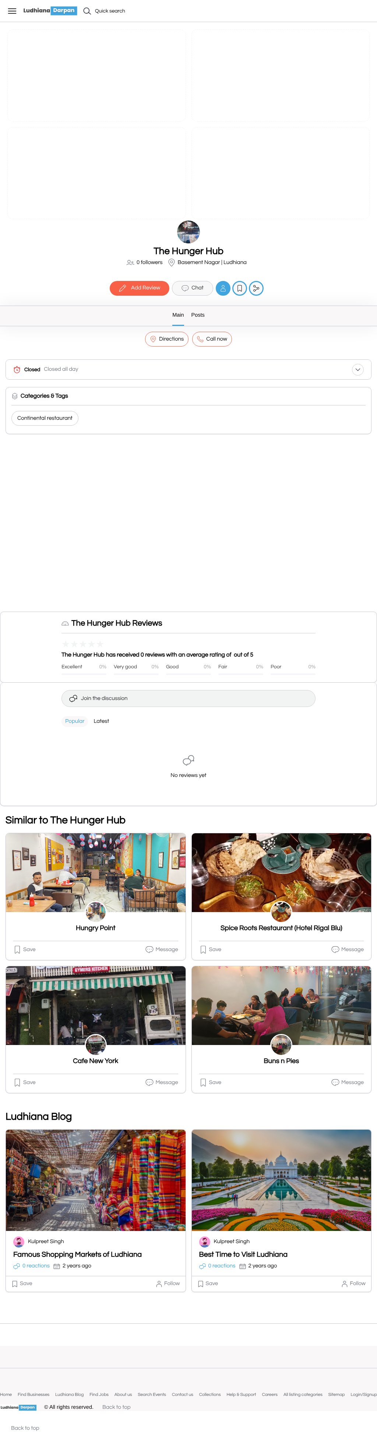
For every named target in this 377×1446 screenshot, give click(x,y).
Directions (171, 339)
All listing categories (303, 1394)
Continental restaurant (45, 418)
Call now (216, 339)
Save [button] (29, 950)
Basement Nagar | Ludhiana (212, 262)
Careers (270, 1394)
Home (6, 1394)
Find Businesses (33, 1394)
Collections (210, 1394)
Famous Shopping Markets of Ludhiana (77, 1255)
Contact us (182, 1394)
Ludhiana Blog (69, 1394)
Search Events (152, 1394)
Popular (74, 721)
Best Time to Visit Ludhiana (243, 1255)
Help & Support (241, 1394)
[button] (364, 10)
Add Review (145, 288)
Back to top (116, 1407)
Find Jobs (99, 1394)
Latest (101, 721)
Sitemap (336, 1394)
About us (123, 1394)
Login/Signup (363, 1394)
